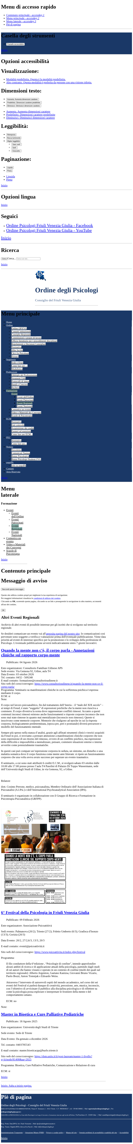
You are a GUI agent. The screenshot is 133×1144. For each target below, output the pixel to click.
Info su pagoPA (18, 465)
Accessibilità (124, 1133)
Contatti (10, 468)
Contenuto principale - (25, 15)
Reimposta (11, 135)
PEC (8, 437)
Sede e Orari (17, 362)
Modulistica (17, 369)
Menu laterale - (21, 21)
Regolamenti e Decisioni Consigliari (28, 344)
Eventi (14, 394)
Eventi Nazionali (24, 406)
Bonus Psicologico (20, 456)
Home (9, 322)
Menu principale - (22, 18)
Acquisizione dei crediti (22, 428)
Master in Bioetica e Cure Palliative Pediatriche (42, 1014)
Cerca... (12, 258)
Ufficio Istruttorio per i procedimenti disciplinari (34, 340)
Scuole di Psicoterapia (21, 415)
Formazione (11, 390)
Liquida (10, 168)
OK (3, 610)
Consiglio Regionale (21, 334)
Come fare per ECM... (22, 434)
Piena (9, 171)
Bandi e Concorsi (19, 384)
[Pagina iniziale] (40, 280)
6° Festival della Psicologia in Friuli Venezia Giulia (45, 912)
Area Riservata (13, 471)
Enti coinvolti (17, 425)
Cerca (4, 259)
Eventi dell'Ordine (25, 397)
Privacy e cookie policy (55, 1133)
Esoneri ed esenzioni (21, 431)
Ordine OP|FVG (19, 328)
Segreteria (11, 359)
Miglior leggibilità (13, 141)
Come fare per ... (19, 365)
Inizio (4, 49)
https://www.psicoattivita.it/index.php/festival (60, 951)
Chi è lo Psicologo (20, 353)
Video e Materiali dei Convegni (26, 412)
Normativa (16, 347)
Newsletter (16, 450)
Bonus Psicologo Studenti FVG (26, 459)
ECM (8, 418)
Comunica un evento (21, 409)
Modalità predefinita (36, 79)
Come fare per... (19, 443)
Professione (11, 372)
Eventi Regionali (24, 403)
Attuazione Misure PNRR (34, 1133)
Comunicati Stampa (20, 453)
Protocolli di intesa (20, 381)
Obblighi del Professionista (24, 375)
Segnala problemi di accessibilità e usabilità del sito (98, 1133)
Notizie (9, 447)
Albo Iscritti (17, 350)
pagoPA (10, 462)
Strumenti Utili (18, 378)
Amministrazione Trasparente (12, 1133)
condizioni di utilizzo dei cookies (47, 598)
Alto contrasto (49, 82)
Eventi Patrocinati (25, 400)
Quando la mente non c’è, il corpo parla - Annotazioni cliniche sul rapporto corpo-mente (47, 652)
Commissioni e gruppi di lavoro (26, 337)
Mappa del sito (71, 1133)
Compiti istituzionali (21, 331)
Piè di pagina (13, 24)
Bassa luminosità (13, 138)
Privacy (15, 356)
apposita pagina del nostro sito (63, 633)
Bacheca (15, 387)
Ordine (9, 325)
